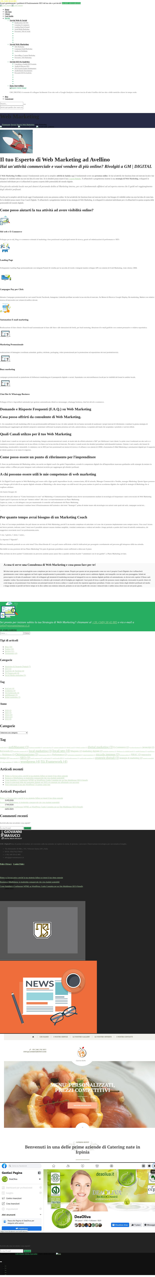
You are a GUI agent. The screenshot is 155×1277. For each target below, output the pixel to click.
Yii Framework (54, 761)
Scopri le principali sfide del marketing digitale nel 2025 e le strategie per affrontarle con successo (42, 782)
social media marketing (87, 758)
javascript (148, 747)
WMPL (17, 762)
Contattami (9, 99)
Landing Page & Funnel (22, 27)
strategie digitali (107, 757)
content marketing (60, 747)
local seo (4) (9, 688)
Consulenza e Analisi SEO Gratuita (25, 64)
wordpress (30, 761)
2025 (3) (8, 713)
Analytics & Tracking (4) (14, 671)
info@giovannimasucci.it (15, 625)
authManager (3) (11, 695)
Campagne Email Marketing (23, 49)
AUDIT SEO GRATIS (71, 3)
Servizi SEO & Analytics (20, 62)
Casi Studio (9, 16)
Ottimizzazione (26, 754)
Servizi (7, 18)
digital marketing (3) (12, 697)
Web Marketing (19, 47)
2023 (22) (8, 717)
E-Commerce (121, 747)
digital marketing (100, 747)
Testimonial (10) (11, 653)
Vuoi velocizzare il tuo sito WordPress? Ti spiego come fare (27, 785)
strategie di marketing (131, 758)
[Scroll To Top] (1, 1261)
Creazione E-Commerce (22, 25)
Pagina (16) (9, 649)
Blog (6, 97)
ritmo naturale (15, 758)
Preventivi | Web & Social (22, 31)
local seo (61, 751)
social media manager (72, 758)
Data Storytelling (17, 86)
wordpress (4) (10, 691)
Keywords (6, 751)
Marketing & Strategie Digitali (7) (18, 667)
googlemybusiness (135, 747)
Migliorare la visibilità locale (126, 751)
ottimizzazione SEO (45, 755)
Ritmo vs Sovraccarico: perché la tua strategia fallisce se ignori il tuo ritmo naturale (36, 776)
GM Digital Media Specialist (26, 1254)
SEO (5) (8, 669)
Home (7, 10)
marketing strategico (109, 751)
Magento (76, 751)
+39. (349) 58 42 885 (8, 1)
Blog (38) (8, 647)
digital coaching (81, 747)
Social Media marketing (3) (15, 675)
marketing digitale (93, 751)
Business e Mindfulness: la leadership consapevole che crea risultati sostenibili (34, 778)
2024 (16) (8, 715)
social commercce (37, 758)
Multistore (8, 754)
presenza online (125, 755)
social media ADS (58, 758)
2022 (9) (8, 719)
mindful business (141, 751)
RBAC (136, 754)
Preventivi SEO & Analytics (23, 73)
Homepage (6, 125)
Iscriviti (27, 828)
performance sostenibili (75, 755)
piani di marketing (89, 755)
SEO (25, 757)
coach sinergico (48, 747)
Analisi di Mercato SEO (22, 66)
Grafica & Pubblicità (21, 51)
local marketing (40, 750)
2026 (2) (8, 710)
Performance (59, 754)
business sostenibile (35, 747)
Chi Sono (8, 12)
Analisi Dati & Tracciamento (23, 71)
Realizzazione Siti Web (21, 23)
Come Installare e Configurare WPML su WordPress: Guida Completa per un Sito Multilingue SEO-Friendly (46, 780)
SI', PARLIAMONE (8, 630)
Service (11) (9, 651)
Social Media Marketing (22, 29)
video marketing (7, 762)
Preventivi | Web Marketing (23, 57)
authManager (18, 747)
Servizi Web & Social (18, 20)
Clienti (7, 14)
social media (47, 758)
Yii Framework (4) (12, 673)
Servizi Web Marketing (19, 44)
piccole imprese (107, 754)
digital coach (71, 747)
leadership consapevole (20, 751)
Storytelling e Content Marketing (25, 55)
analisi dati (4, 747)
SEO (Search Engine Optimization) (25, 68)
